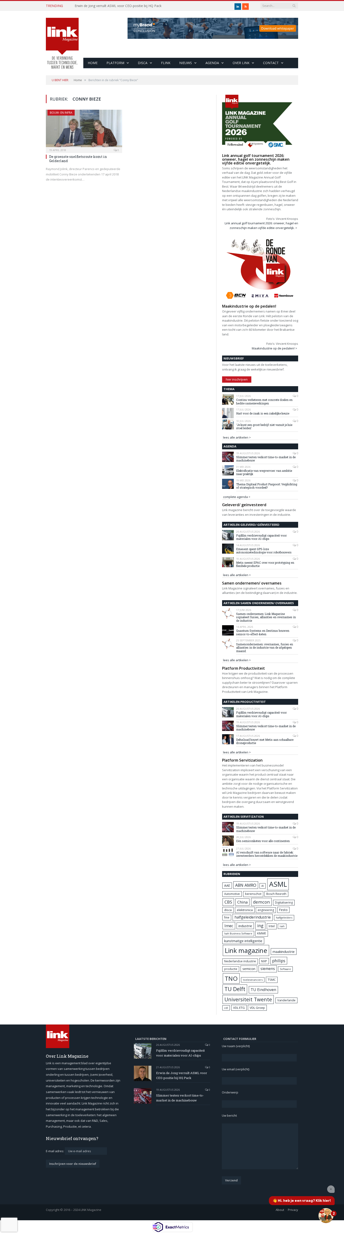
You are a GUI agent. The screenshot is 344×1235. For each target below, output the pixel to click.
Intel (272, 926)
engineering (266, 910)
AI (262, 885)
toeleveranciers (253, 979)
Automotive (232, 894)
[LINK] (62, 39)
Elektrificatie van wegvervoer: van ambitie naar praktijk (264, 472)
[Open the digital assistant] (325, 1215)
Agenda (212, 63)
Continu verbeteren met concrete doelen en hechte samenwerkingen (264, 401)
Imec (228, 925)
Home (93, 63)
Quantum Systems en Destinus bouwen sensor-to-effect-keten (262, 632)
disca (228, 910)
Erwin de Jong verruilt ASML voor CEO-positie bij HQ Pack (118, 6)
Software (285, 969)
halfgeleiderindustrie (252, 917)
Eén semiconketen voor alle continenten (263, 841)
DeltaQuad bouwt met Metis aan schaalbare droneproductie (264, 741)
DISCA (142, 63)
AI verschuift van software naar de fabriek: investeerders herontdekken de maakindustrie (266, 854)
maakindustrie (284, 951)
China (242, 902)
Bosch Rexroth (276, 894)
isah (282, 926)
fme (226, 917)
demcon (261, 902)
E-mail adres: (55, 1151)
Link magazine (246, 950)
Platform (115, 63)
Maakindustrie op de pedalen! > (274, 348)
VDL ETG (239, 1008)
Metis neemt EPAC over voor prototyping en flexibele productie (265, 564)
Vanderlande (286, 1000)
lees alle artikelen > (237, 437)
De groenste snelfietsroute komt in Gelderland (78, 158)
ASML (278, 884)
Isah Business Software (238, 933)
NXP (264, 961)
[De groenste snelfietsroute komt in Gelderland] (84, 130)
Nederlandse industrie (240, 961)
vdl (226, 1008)
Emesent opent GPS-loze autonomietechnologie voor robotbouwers (264, 550)
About (280, 1210)
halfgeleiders (284, 917)
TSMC (272, 979)
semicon (248, 968)
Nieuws (185, 63)
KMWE (261, 933)
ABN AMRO (245, 885)
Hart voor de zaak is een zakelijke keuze (263, 413)
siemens (267, 968)
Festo (283, 910)
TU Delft (234, 989)
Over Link (241, 63)
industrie (245, 925)
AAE (227, 885)
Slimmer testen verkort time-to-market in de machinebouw (266, 458)
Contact (271, 63)
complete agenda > (236, 497)
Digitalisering (284, 902)
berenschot (253, 894)
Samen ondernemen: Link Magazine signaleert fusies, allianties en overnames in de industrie (266, 617)
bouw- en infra (61, 113)
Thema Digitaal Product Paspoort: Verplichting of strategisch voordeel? (266, 486)
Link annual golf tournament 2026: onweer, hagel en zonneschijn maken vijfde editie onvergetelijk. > (261, 225)
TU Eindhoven (263, 989)
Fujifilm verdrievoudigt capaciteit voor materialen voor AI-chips (261, 537)
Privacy (293, 1210)
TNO (231, 978)
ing (260, 925)
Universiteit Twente (248, 999)
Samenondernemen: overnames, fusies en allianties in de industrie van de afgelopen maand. (264, 648)
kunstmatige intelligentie (243, 940)
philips (278, 960)
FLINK (165, 63)
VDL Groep (257, 1008)
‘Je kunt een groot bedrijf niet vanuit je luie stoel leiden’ (264, 426)
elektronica (245, 910)
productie (230, 969)
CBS (228, 902)
